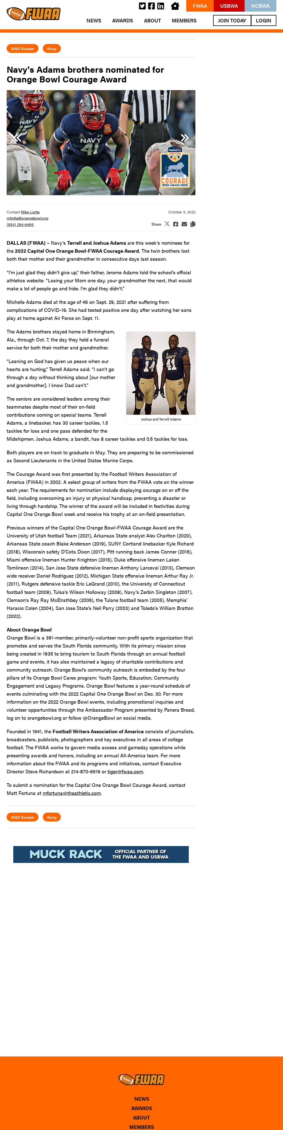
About (152, 20)
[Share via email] (184, 224)
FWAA (200, 5)
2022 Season (22, 48)
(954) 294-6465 (20, 224)
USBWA (229, 5)
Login (263, 20)
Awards (122, 20)
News (94, 20)
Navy (51, 48)
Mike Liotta (30, 212)
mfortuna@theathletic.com (72, 792)
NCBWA (260, 5)
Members (184, 20)
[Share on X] (167, 224)
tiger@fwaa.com (125, 771)
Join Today (232, 20)
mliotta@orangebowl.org (27, 218)
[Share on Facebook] (175, 224)
